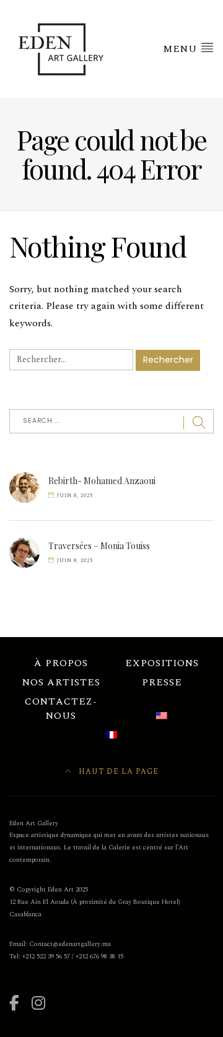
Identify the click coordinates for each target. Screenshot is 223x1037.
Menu (181, 48)
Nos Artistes (61, 682)
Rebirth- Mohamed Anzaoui (101, 481)
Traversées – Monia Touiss (99, 546)
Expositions (162, 663)
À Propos (61, 663)
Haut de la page (117, 771)
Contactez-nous (61, 709)
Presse (162, 682)
